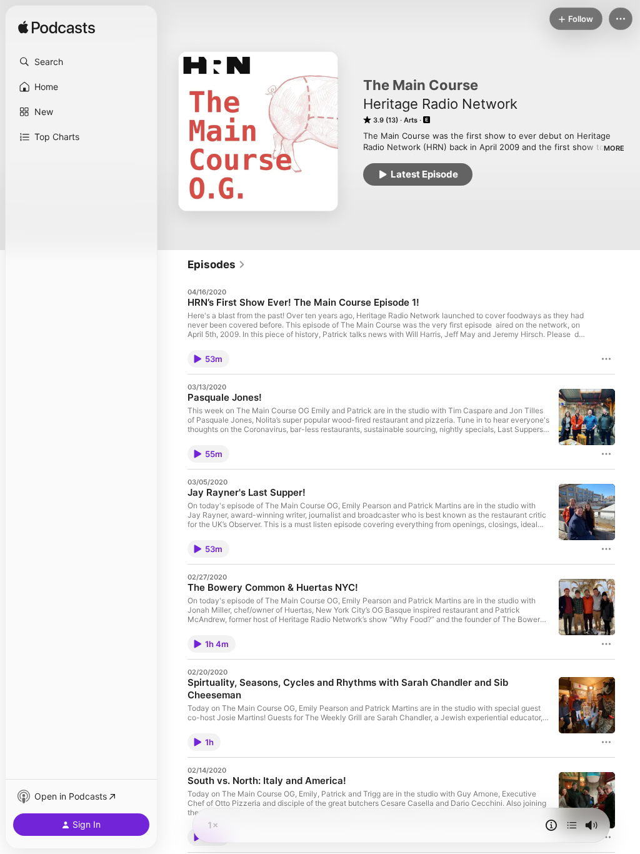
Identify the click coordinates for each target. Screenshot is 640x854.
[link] (217, 264)
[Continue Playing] (571, 825)
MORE (614, 148)
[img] (56, 28)
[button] (81, 62)
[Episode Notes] (551, 825)
